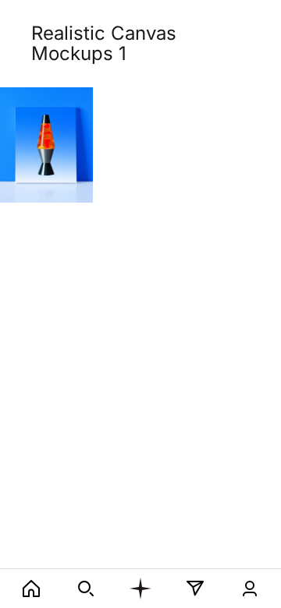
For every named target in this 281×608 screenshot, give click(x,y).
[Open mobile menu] (140, 588)
